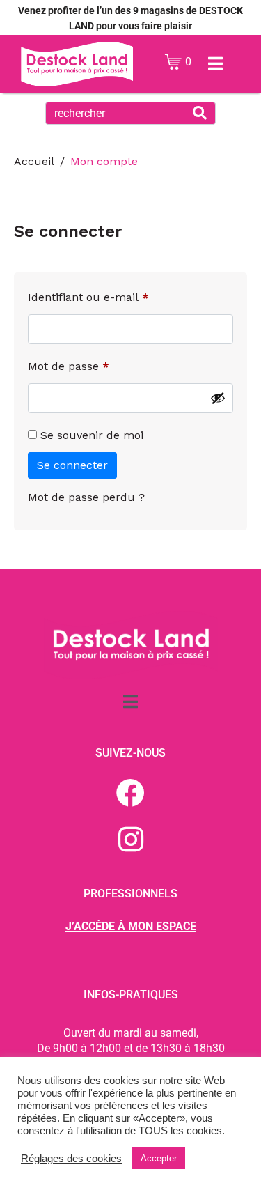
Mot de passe (97, 364)
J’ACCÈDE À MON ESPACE (130, 926)
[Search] (199, 113)
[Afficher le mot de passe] (218, 397)
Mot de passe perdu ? (86, 497)
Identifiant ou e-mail (117, 295)
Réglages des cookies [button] (71, 1158)
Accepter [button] (159, 1158)
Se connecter (72, 465)
